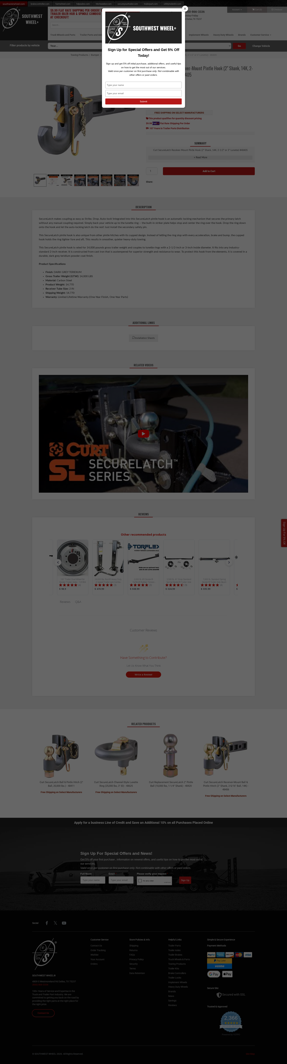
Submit (143, 101)
